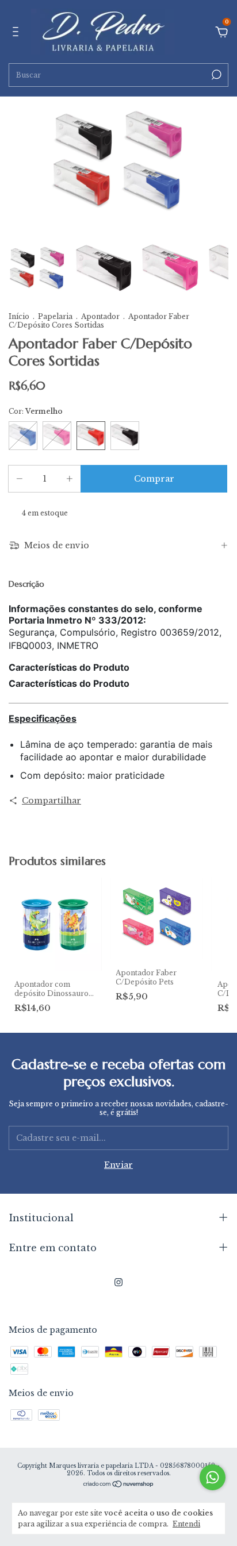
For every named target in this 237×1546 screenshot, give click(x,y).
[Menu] (17, 33)
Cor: (36, 411)
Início (19, 316)
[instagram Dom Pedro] (118, 1282)
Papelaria (56, 316)
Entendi (186, 1524)
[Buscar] (215, 75)
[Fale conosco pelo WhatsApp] (212, 1477)
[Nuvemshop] (119, 1485)
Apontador (101, 316)
